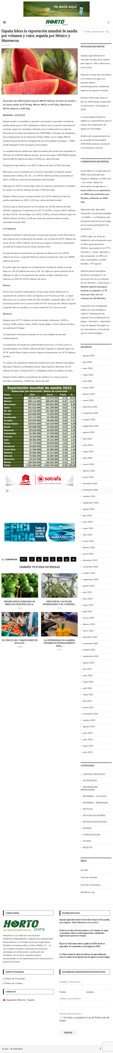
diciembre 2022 (90, 637)
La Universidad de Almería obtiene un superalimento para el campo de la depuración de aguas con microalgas (84, 955)
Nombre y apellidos (70, 982)
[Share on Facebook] (32, 559)
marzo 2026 (88, 387)
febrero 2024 (89, 547)
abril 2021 (87, 701)
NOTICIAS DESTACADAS (95, 822)
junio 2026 (88, 368)
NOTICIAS (88, 809)
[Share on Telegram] (59, 559)
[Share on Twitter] (39, 559)
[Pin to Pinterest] (46, 559)
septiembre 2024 (91, 503)
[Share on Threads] (66, 559)
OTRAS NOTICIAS (91, 834)
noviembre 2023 (90, 567)
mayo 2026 (88, 375)
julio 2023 (87, 592)
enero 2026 (88, 400)
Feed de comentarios (90, 885)
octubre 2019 (89, 720)
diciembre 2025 (90, 407)
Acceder (84, 870)
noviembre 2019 (90, 714)
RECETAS (87, 847)
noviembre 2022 (90, 643)
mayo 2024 (88, 528)
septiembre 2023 (91, 579)
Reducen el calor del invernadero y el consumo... (59, 603)
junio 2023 (88, 599)
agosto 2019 (88, 726)
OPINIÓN (87, 828)
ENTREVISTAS (90, 780)
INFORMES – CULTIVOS (94, 796)
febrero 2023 (89, 624)
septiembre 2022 (91, 656)
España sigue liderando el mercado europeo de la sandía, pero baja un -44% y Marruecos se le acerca (84, 921)
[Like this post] (24, 559)
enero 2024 (88, 554)
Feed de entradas (89, 877)
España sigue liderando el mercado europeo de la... (19, 603)
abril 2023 (87, 611)
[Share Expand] (73, 559)
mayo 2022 (88, 682)
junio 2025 (88, 445)
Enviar (68, 1032)
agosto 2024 (88, 509)
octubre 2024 (89, 496)
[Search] (108, 22)
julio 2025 (87, 439)
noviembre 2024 (90, 490)
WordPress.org (88, 892)
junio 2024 (88, 522)
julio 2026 (87, 362)
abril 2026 (87, 381)
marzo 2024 (88, 541)
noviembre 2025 (90, 413)
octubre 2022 (89, 650)
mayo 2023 (88, 605)
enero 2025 (88, 477)
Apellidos (90, 992)
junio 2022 (88, 675)
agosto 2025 (88, 432)
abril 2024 (87, 535)
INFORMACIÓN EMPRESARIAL (89, 788)
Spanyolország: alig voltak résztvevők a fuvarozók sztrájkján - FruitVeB (96, 213)
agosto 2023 (88, 586)
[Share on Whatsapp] (52, 559)
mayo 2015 (88, 746)
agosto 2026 (88, 355)
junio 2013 (88, 752)
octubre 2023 (89, 573)
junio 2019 (88, 733)
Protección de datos (70, 1014)
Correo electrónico (70, 999)
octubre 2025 (89, 419)
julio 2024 (87, 515)
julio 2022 (87, 669)
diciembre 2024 (90, 483)
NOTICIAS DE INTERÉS (94, 815)
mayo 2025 (88, 451)
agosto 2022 (88, 663)
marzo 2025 (88, 464)
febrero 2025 (89, 471)
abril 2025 (87, 458)
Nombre (62, 992)
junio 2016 (88, 739)
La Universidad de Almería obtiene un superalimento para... (59, 643)
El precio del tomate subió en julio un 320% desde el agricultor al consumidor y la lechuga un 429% (82, 944)
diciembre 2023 (90, 560)
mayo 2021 (88, 694)
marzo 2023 (88, 618)
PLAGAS (87, 841)
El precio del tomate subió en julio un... (20, 641)
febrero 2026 (89, 394)
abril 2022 (87, 688)
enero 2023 (88, 631)
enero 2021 (88, 707)
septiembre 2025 (91, 426)
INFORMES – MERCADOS (95, 802)
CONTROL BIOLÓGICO (94, 774)
